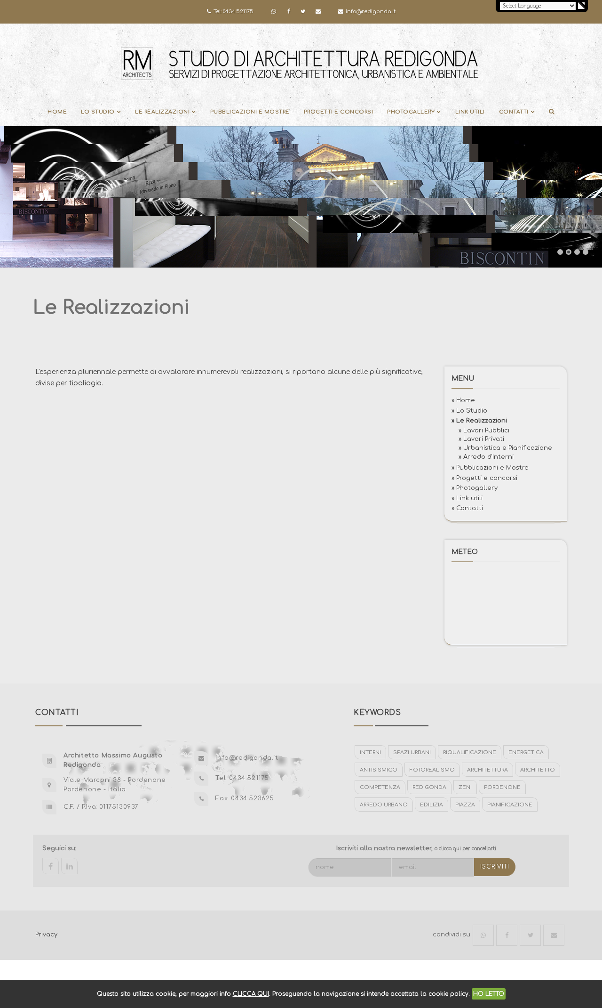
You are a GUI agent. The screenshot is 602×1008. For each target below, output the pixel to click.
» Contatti (467, 508)
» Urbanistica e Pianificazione (505, 448)
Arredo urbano (384, 805)
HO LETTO (488, 994)
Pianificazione (509, 805)
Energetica (526, 752)
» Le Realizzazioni (479, 420)
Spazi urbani (412, 752)
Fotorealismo (432, 770)
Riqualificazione (469, 752)
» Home (463, 400)
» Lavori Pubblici (484, 430)
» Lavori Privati (481, 439)
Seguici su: (59, 848)
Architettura (487, 770)
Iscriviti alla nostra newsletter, (416, 848)
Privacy (46, 934)
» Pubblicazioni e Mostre (490, 467)
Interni (370, 752)
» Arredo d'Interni (486, 457)
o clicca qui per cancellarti (465, 848)
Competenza (380, 787)
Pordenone (502, 787)
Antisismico (378, 770)
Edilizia (431, 805)
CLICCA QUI (251, 994)
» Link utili (467, 498)
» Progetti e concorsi (484, 477)
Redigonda (429, 787)
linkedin (69, 866)
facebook (50, 866)
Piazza (465, 805)
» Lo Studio (469, 410)
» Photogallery (475, 488)
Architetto (537, 770)
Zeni (465, 787)
